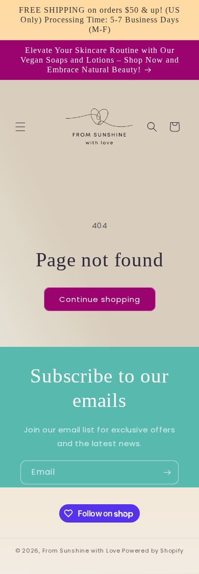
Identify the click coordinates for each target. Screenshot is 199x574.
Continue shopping (99, 299)
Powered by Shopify (153, 550)
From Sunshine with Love (81, 550)
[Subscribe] (167, 472)
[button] (20, 127)
